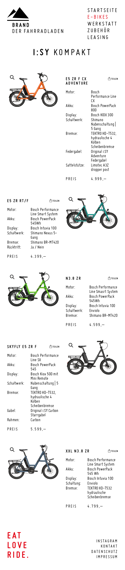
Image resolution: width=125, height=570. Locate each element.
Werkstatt (102, 23)
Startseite (102, 10)
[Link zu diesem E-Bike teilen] (113, 78)
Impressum (107, 556)
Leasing (98, 37)
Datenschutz (104, 551)
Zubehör (98, 30)
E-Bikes (98, 16)
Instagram (107, 540)
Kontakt (109, 546)
